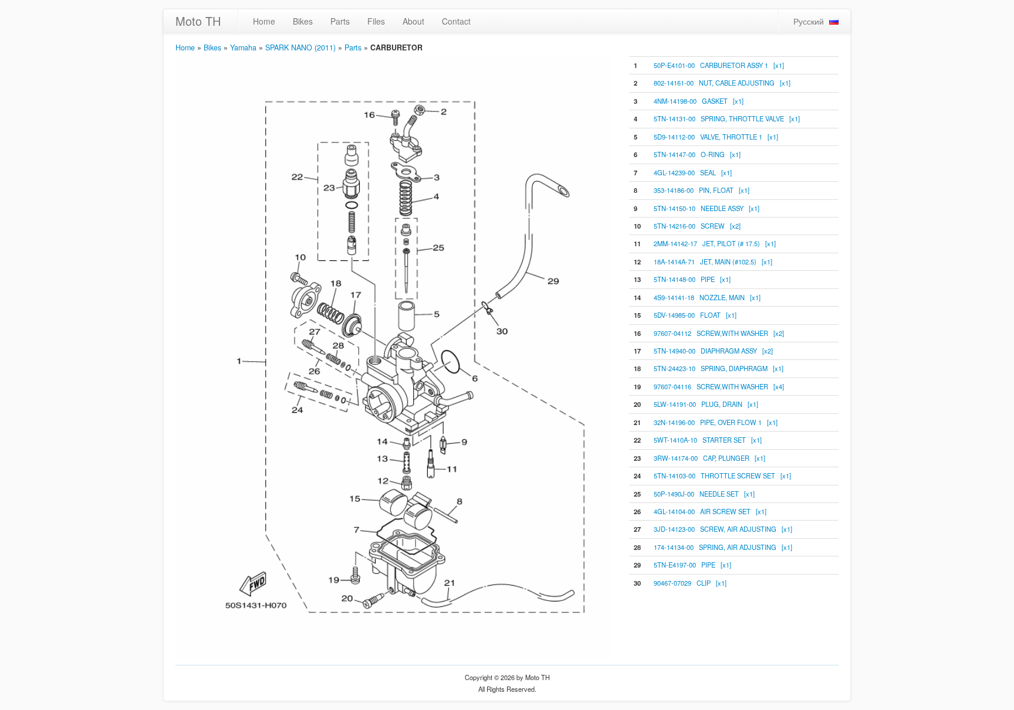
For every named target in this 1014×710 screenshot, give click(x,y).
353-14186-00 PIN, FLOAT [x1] (701, 190)
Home (264, 21)
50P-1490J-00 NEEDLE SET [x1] (704, 493)
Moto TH (198, 20)
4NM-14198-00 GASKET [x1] (698, 101)
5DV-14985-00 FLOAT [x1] (695, 315)
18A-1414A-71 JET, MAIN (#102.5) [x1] (713, 261)
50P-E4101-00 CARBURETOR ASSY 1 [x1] (719, 65)
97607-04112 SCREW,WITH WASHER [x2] (719, 333)
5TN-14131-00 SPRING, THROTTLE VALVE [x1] (727, 118)
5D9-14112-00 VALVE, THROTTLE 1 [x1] (716, 136)
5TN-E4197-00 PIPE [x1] (692, 564)
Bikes (303, 21)
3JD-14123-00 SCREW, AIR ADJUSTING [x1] (723, 529)
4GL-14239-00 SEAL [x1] (693, 172)
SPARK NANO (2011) (300, 47)
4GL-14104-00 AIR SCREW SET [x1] (710, 511)
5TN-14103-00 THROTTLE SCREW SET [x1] (722, 475)
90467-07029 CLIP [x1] (690, 582)
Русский (808, 21)
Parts (340, 21)
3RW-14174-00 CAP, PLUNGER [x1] (709, 458)
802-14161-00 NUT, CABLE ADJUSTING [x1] (722, 82)
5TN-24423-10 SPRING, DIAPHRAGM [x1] (718, 368)
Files (376, 21)
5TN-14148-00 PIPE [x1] (692, 279)
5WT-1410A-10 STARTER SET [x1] (708, 439)
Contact (456, 21)
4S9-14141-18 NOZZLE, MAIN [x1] (707, 297)
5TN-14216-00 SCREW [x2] (697, 225)
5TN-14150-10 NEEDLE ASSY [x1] (706, 208)
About (413, 21)
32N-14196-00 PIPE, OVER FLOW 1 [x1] (716, 422)
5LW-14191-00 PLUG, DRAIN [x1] (706, 404)
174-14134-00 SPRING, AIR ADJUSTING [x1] (723, 547)
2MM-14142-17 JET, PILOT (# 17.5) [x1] (715, 243)
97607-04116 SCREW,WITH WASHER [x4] (719, 386)
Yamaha (243, 47)
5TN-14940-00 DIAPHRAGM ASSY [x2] (713, 350)
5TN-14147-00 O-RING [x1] (697, 154)
